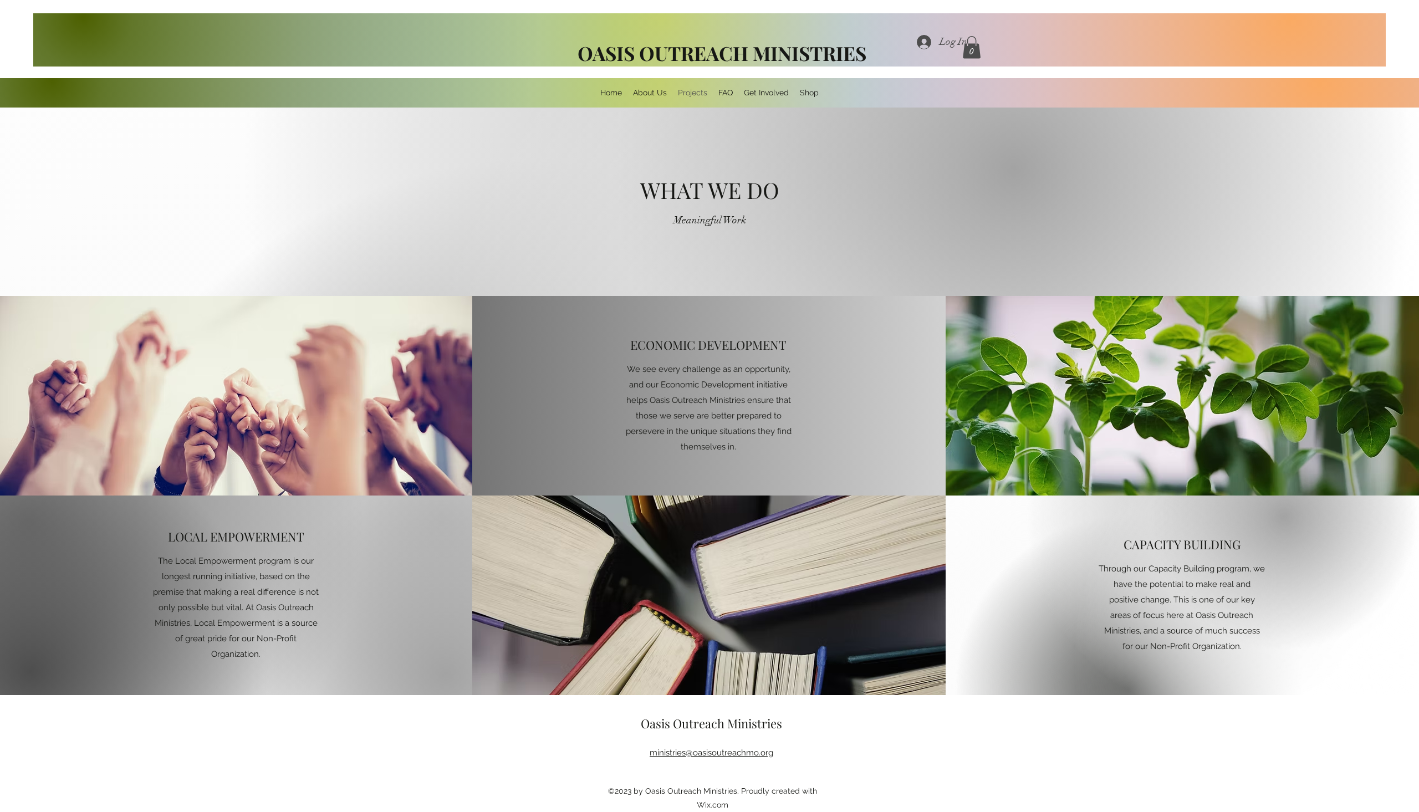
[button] (971, 47)
